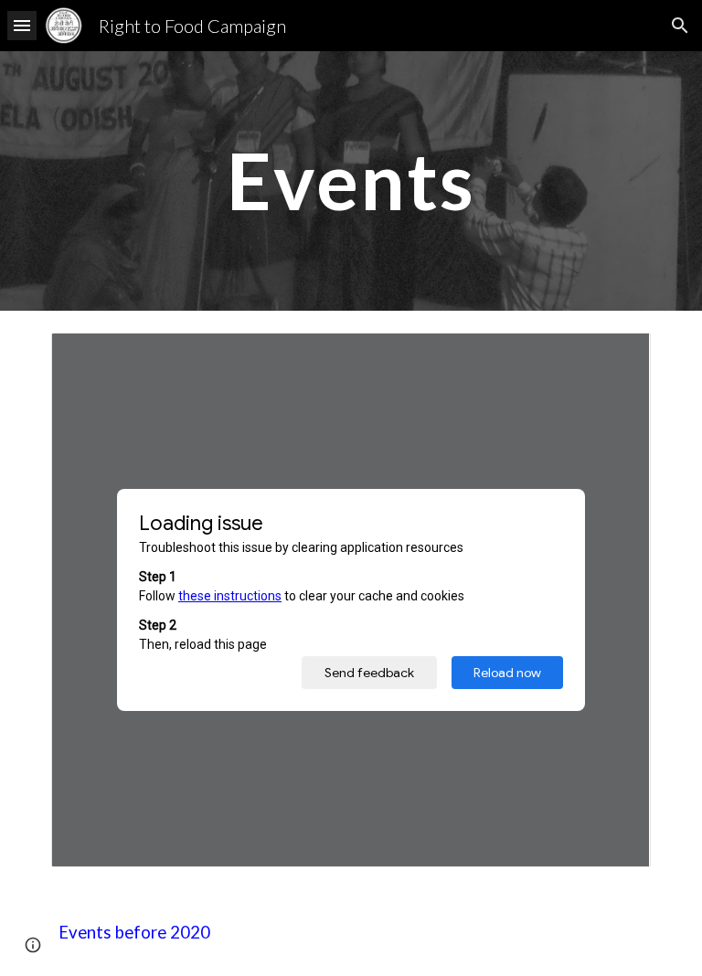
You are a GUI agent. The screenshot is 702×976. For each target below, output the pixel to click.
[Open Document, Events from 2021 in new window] (616, 356)
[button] (22, 25)
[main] (351, 180)
